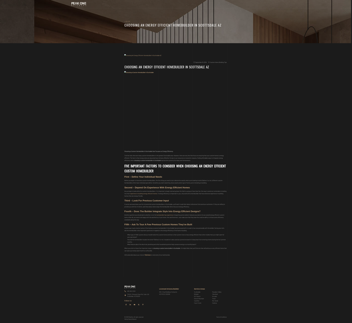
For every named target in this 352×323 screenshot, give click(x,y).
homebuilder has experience (165, 215)
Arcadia (214, 296)
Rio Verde (215, 301)
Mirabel (196, 294)
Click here (148, 255)
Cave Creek (197, 303)
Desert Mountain (199, 298)
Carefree (196, 301)
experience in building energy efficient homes (143, 193)
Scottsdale (197, 292)
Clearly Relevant (132, 319)
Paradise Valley (216, 292)
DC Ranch (197, 296)
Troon (214, 298)
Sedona (214, 303)
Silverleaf (215, 294)
